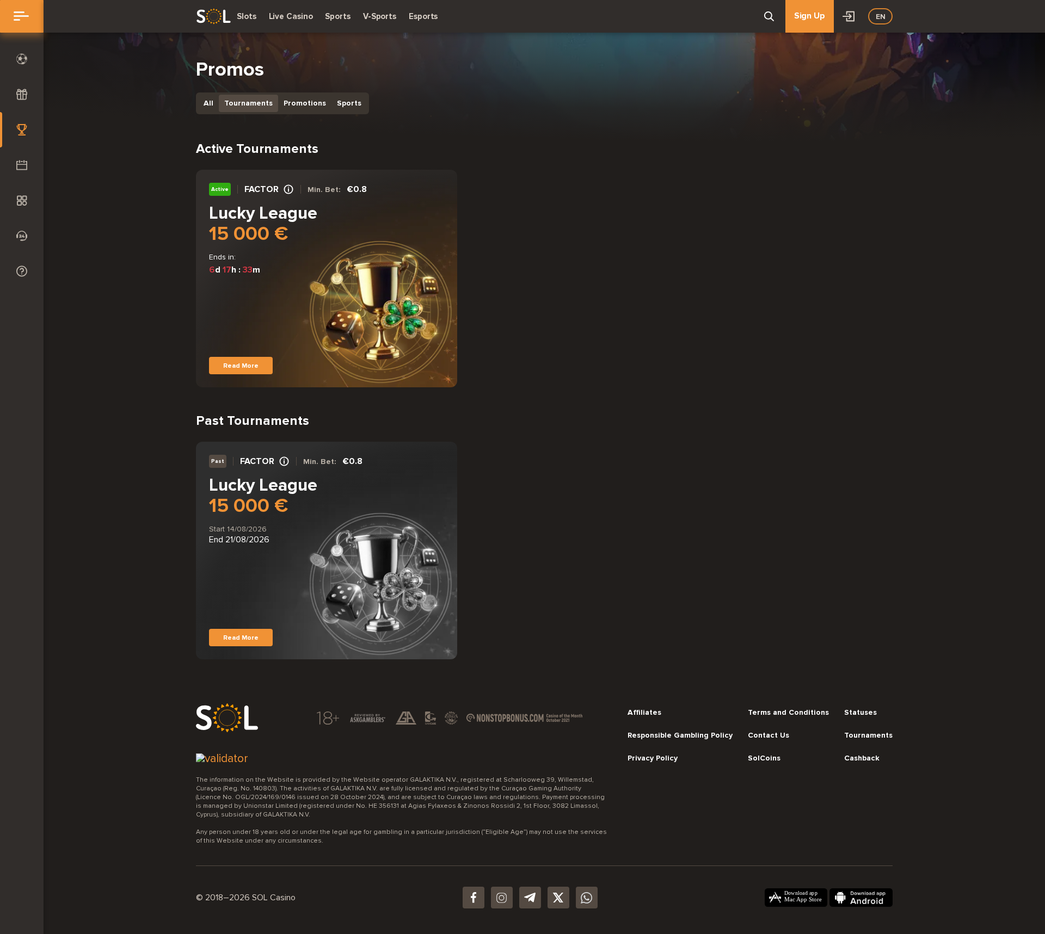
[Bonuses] (22, 94)
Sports (337, 16)
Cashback (862, 758)
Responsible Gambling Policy (680, 735)
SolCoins (764, 758)
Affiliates (644, 712)
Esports (423, 16)
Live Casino (291, 16)
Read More (241, 365)
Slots (246, 16)
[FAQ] (22, 271)
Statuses (860, 712)
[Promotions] (22, 165)
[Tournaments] (22, 129)
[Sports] (22, 59)
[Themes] (22, 200)
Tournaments (248, 103)
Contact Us (768, 735)
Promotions (305, 103)
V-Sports (379, 16)
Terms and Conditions (788, 712)
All (208, 103)
